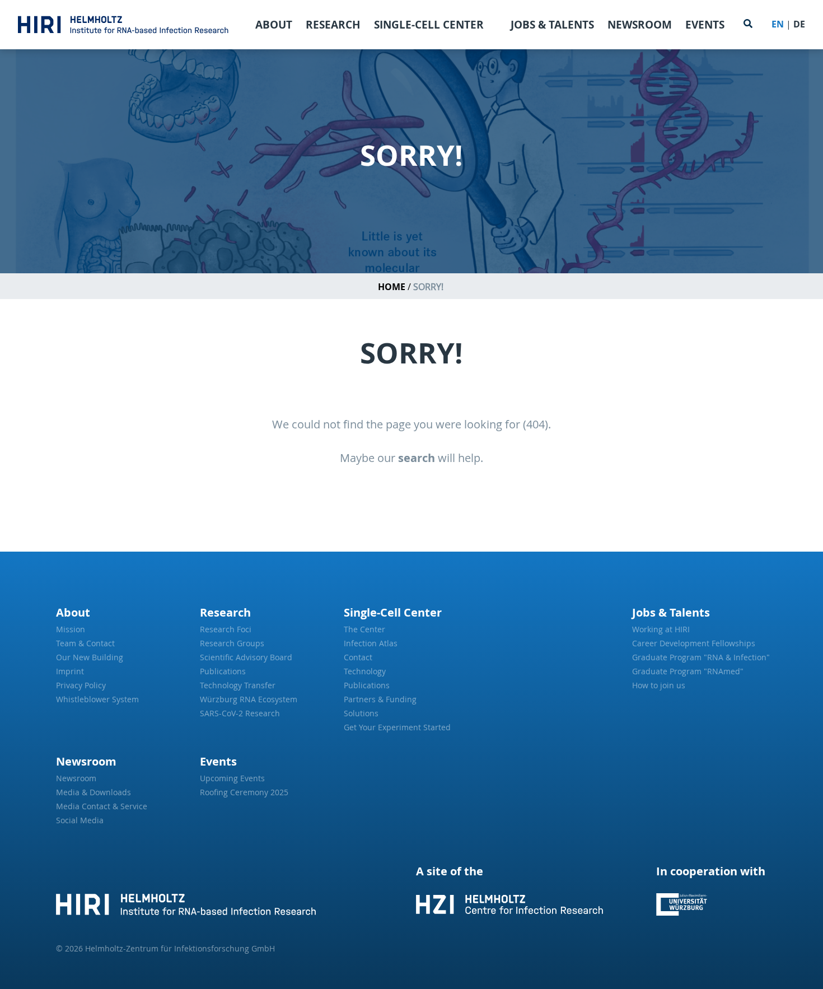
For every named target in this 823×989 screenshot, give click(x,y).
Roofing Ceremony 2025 (244, 792)
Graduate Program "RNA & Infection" (699, 657)
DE (799, 24)
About (273, 24)
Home (391, 287)
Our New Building (89, 657)
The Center (364, 629)
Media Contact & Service (101, 806)
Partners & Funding (380, 699)
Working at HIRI (661, 629)
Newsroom (639, 24)
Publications (223, 671)
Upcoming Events (232, 778)
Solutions (361, 713)
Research (333, 24)
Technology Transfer (237, 685)
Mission (70, 629)
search (416, 457)
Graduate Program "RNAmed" (687, 671)
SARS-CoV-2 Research (240, 713)
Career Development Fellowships (693, 643)
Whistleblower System (97, 699)
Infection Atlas (371, 643)
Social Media (80, 820)
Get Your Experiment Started (397, 727)
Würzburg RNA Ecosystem (248, 699)
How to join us (658, 685)
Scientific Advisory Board (246, 657)
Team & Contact (85, 643)
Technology (365, 671)
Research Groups (232, 643)
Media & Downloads (93, 792)
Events (704, 24)
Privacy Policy (81, 685)
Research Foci (225, 629)
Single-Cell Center (429, 24)
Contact (358, 657)
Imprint (70, 671)
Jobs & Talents (552, 24)
